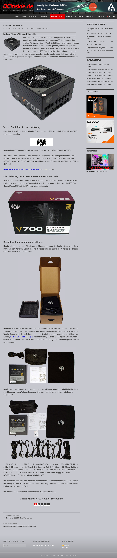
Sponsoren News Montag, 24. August (99, 75)
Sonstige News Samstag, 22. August (99, 81)
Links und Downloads (73, 16)
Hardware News (93, 60)
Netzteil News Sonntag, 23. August (98, 78)
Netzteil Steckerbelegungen (21, 337)
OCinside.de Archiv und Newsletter (43, 545)
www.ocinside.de (60, 555)
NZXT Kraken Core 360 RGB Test (98, 34)
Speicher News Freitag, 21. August (99, 84)
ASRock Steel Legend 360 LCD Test (99, 42)
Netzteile (19, 25)
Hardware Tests (56, 16)
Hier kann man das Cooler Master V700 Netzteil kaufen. (25, 170)
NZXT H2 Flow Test (93, 45)
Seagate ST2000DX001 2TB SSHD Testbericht (19, 525)
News (24, 16)
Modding (44, 16)
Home (17, 16)
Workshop (32, 16)
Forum (100, 16)
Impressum (89, 16)
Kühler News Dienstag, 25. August (98, 72)
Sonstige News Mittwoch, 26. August (99, 69)
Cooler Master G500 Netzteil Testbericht (17, 516)
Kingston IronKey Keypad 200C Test (99, 48)
